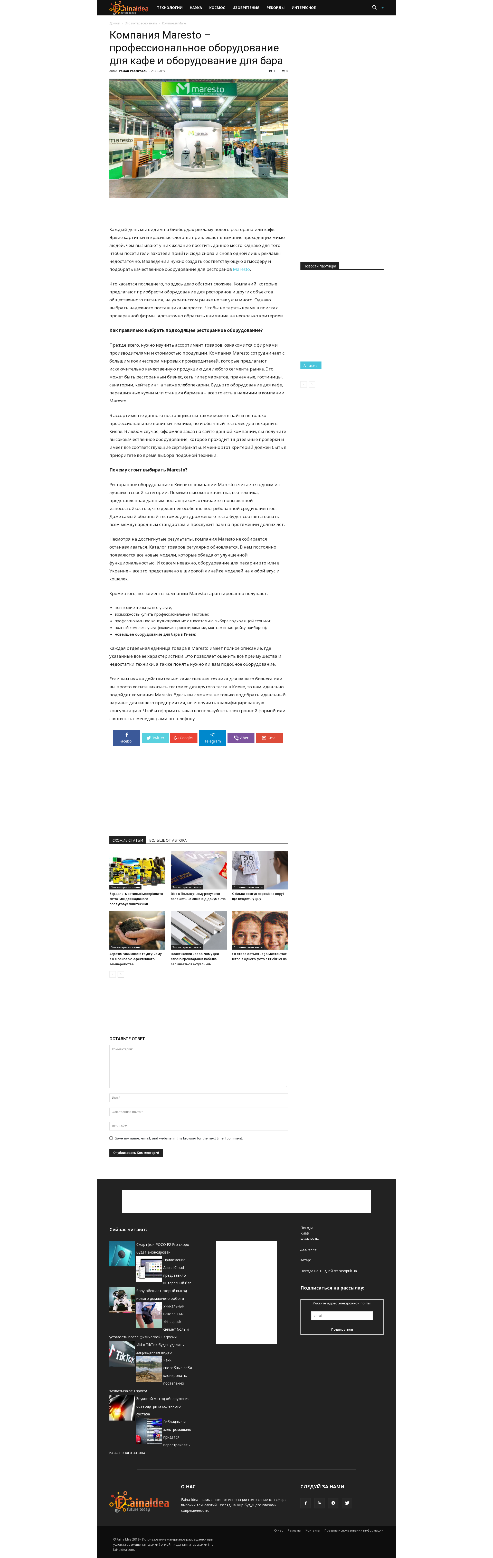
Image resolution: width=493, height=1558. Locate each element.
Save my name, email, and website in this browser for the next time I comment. (179, 1138)
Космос (217, 7)
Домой (114, 23)
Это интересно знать (141, 23)
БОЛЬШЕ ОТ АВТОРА (168, 840)
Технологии (170, 7)
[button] (376, 8)
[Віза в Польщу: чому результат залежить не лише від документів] (199, 870)
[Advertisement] (199, 212)
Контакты (313, 1530)
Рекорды (276, 7)
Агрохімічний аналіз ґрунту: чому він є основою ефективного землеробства (135, 959)
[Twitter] (347, 1503)
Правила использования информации (354, 1530)
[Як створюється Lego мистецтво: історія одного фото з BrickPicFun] (260, 930)
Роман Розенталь (133, 71)
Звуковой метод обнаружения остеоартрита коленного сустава (162, 1406)
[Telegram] (333, 1503)
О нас (278, 1530)
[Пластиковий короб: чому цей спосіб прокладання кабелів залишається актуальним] (199, 930)
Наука (196, 7)
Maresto (241, 269)
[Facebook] (305, 1503)
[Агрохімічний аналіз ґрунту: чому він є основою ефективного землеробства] (137, 930)
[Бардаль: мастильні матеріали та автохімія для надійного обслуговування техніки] (137, 870)
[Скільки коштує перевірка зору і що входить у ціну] (260, 870)
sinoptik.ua (348, 1270)
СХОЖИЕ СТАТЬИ (127, 840)
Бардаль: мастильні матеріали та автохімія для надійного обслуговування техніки (136, 899)
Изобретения (245, 7)
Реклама (294, 1530)
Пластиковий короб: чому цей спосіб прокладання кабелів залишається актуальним (195, 959)
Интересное (304, 7)
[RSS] (319, 1503)
